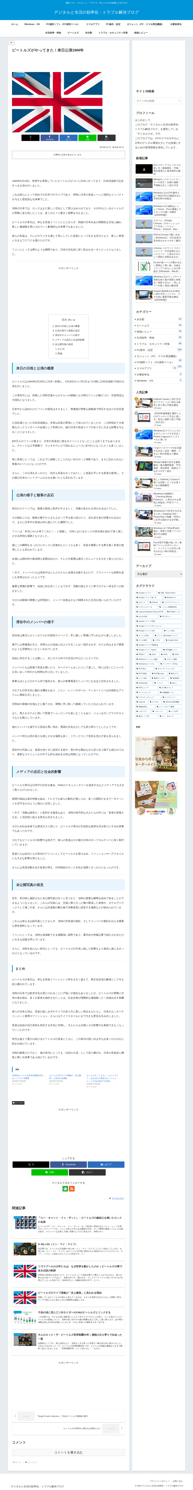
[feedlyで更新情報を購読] (65, 1189)
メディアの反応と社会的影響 (69, 339)
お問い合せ (178, 1481)
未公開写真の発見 (64, 344)
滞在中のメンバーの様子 (67, 335)
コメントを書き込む (68, 1452)
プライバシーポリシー (160, 1481)
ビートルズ (19, 1103)
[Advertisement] (68, 61)
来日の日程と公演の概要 (67, 326)
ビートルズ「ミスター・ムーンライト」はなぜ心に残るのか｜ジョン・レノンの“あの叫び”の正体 (102, 1078)
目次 (64, 319)
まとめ (61, 348)
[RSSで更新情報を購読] (72, 1189)
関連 (60, 353)
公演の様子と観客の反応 (67, 330)
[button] (106, 138)
